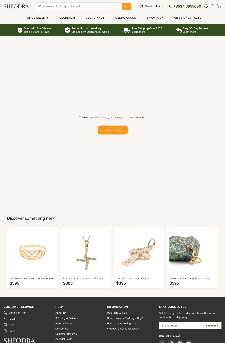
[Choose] (50, 270)
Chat (11, 324)
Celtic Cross (125, 17)
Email (12, 319)
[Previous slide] (15, 252)
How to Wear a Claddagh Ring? (125, 318)
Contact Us (61, 328)
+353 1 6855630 (18, 313)
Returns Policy (63, 323)
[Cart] (219, 6)
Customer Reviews (66, 333)
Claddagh (67, 17)
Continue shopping (112, 130)
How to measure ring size (121, 323)
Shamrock (155, 17)
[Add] (103, 270)
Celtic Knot (95, 17)
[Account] (212, 6)
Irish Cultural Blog (117, 312)
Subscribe (212, 325)
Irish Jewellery (36, 17)
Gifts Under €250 (187, 17)
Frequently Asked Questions (123, 328)
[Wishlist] (206, 6)
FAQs (12, 330)
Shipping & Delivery (66, 318)
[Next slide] (50, 252)
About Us (60, 312)
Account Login (63, 338)
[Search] (126, 6)
